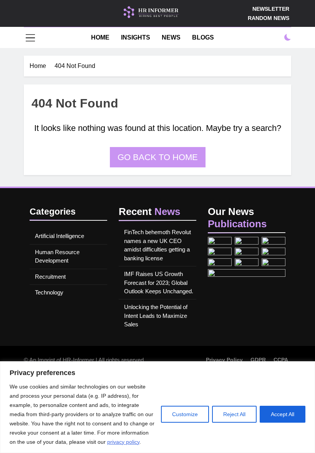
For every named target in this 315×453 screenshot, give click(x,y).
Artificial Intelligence (59, 236)
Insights (135, 37)
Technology (49, 292)
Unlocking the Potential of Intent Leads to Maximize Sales (155, 315)
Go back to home (158, 157)
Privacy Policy (224, 360)
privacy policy (123, 442)
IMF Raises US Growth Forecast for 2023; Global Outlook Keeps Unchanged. (158, 282)
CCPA (281, 360)
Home (99, 37)
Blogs (203, 37)
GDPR (258, 360)
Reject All (234, 414)
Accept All (282, 414)
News (171, 37)
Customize (185, 414)
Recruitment (50, 276)
